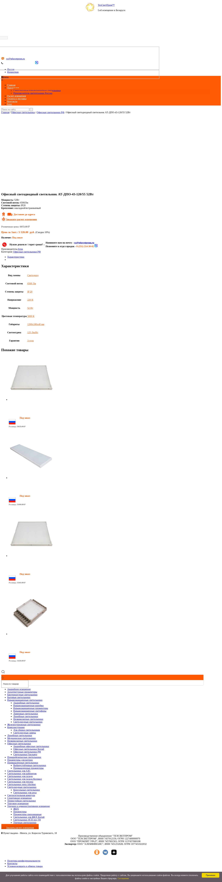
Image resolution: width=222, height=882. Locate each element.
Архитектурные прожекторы (22, 692)
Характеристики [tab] (15, 257)
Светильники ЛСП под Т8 (27, 820)
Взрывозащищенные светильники (24, 700)
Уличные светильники (24, 822)
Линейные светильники (25, 716)
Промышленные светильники (22, 762)
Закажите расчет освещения (21, 219)
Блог (9, 104)
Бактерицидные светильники (22, 694)
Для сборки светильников (26, 730)
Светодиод (33, 275)
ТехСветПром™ (106, 5)
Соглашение (123, 878)
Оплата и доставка (16, 98)
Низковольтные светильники (28, 719)
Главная (11, 85)
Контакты (12, 101)
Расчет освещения (16, 96)
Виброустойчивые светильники (29, 765)
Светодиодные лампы (24, 732)
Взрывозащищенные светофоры (29, 711)
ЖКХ (16, 809)
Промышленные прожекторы (28, 768)
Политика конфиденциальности (23, 860)
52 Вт (30, 308)
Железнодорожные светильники (23, 724)
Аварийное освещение (19, 689)
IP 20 (29, 291)
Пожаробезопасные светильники (24, 757)
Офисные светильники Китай (28, 749)
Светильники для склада (20, 776)
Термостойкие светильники (21, 800)
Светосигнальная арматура (21, 795)
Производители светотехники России (32, 93)
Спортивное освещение (19, 798)
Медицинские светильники (21, 738)
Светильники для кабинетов (22, 773)
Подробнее (14, 431)
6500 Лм (31, 283)
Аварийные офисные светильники (31, 746)
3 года (30, 340)
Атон (20, 249)
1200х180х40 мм (35, 324)
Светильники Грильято (25, 754)
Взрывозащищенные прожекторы (30, 708)
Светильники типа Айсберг (21, 784)
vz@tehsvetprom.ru (84, 242)
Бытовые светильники (18, 697)
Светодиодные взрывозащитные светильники (37, 90)
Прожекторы (20, 811)
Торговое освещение (18, 803)
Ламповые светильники (25, 713)
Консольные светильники (26, 790)
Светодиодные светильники (27, 722)
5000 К (30, 316)
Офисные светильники (23, 112)
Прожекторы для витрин (20, 760)
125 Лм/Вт (32, 332)
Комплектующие (16, 727)
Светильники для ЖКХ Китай (29, 817)
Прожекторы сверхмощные (27, 814)
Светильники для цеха (25, 792)
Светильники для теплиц (20, 781)
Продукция (13, 87)
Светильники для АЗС (19, 771)
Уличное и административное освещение (28, 806)
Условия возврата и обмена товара (25, 866)
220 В (30, 300)
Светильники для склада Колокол (24, 779)
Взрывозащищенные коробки (28, 705)
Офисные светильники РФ (50, 112)
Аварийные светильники (26, 703)
